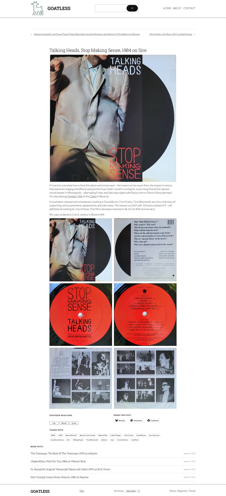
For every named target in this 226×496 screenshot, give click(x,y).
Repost (64, 423)
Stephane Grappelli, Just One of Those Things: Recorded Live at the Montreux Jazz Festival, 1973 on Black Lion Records (87, 34)
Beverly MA (103, 435)
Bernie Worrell (71, 435)
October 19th (75, 196)
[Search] (132, 8)
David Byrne (141, 435)
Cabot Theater (115, 435)
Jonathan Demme (57, 440)
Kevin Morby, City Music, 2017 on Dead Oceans (170, 34)
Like (54, 423)
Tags (81, 490)
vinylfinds (134, 440)
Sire (68, 440)
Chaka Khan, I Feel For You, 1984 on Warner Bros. (58, 461)
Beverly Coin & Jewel (87, 435)
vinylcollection (122, 440)
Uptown (104, 440)
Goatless (59, 8)
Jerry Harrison (154, 435)
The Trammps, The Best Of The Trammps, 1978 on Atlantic (64, 453)
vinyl (112, 440)
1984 (60, 435)
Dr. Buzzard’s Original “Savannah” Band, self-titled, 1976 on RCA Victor (70, 469)
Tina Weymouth (92, 440)
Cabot (93, 196)
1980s (53, 435)
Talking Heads (78, 440)
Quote (74, 423)
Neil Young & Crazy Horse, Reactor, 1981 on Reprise (60, 477)
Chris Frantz (128, 435)
